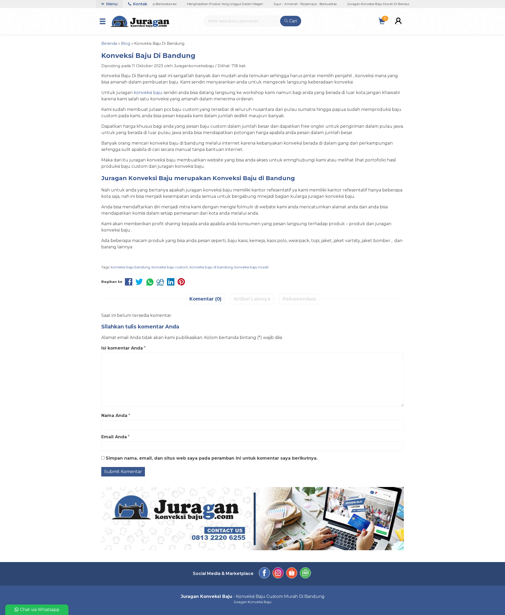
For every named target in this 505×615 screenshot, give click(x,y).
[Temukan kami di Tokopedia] (305, 573)
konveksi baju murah (251, 267)
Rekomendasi (299, 299)
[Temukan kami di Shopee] (291, 573)
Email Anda (114, 436)
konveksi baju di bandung (211, 267)
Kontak (139, 4)
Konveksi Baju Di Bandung (148, 55)
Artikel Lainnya (252, 299)
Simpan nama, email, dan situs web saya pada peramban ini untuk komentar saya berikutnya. (211, 458)
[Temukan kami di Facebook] (264, 573)
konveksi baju (148, 92)
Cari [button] (292, 20)
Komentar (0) (205, 299)
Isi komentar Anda (122, 348)
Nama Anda (114, 415)
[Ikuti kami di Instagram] (278, 573)
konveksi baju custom (170, 267)
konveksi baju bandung (130, 267)
